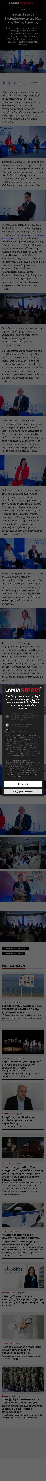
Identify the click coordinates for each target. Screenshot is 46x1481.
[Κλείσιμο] (40, 687)
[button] (23, 731)
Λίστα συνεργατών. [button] (12, 757)
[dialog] (23, 740)
